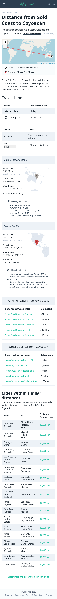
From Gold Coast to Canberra (19, 335)
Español (8, 595)
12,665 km (45, 424)
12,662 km (45, 535)
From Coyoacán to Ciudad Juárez (20, 381)
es (54, 4)
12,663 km (45, 469)
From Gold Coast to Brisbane (19, 324)
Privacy (49, 595)
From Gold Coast (10, 12)
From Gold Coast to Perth (18, 329)
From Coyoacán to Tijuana (17, 365)
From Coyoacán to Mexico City (19, 360)
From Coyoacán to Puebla (17, 376)
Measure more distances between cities (28, 576)
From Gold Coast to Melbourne (20, 319)
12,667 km (45, 478)
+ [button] (5, 42)
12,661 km (45, 549)
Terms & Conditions (34, 595)
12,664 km (45, 459)
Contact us (19, 595)
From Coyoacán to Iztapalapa (19, 370)
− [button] (5, 46)
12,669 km (45, 557)
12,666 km (45, 443)
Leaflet (39, 63)
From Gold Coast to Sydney (18, 314)
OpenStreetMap (49, 63)
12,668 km (45, 519)
